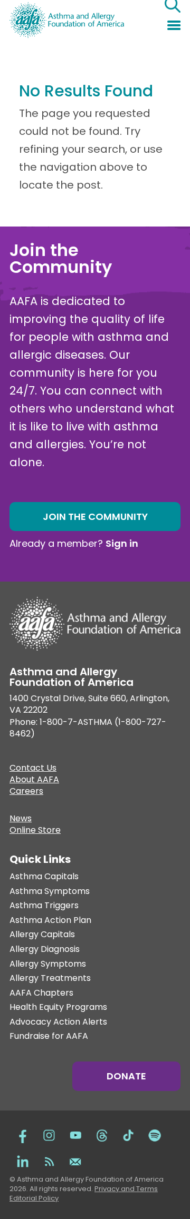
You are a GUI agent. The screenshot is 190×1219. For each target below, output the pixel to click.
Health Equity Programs (58, 1007)
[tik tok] (128, 1134)
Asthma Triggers (44, 905)
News (21, 819)
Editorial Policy (34, 1198)
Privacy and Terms (126, 1189)
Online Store (35, 831)
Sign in (122, 543)
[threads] (102, 1134)
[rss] (49, 1160)
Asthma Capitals (44, 876)
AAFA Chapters (41, 993)
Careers (26, 792)
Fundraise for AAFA (49, 1036)
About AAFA (34, 780)
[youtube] (75, 1134)
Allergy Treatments (50, 978)
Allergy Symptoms (48, 964)
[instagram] (49, 1134)
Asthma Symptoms (50, 891)
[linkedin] (23, 1160)
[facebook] (23, 1134)
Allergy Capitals (42, 934)
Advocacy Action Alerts (58, 1022)
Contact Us (33, 769)
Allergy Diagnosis (45, 949)
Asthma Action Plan (50, 920)
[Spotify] (154, 1134)
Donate (126, 1076)
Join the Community (95, 516)
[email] (75, 1160)
